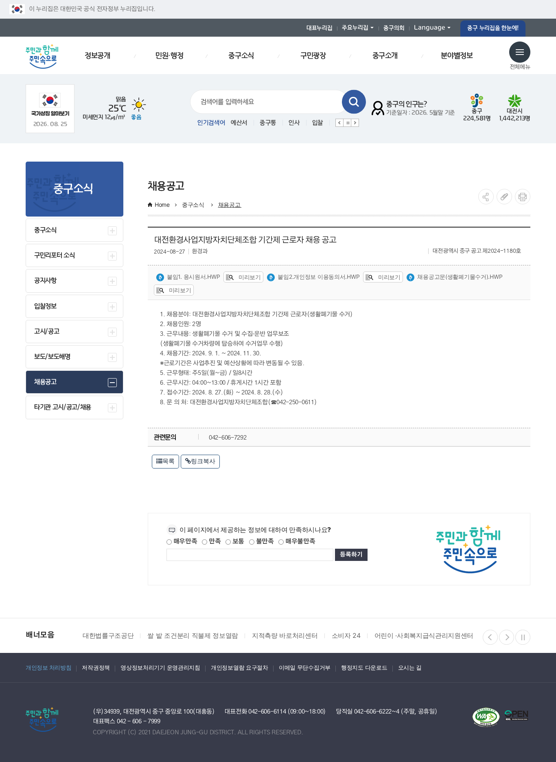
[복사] (504, 196)
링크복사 (203, 461)
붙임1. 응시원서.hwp (193, 276)
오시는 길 (410, 667)
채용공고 (230, 204)
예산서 (239, 123)
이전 (339, 123)
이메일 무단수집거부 (305, 667)
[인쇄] (522, 196)
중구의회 (393, 28)
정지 (347, 123)
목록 (168, 461)
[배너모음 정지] (522, 637)
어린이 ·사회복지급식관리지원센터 (424, 635)
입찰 (317, 123)
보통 (237, 542)
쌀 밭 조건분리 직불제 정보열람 (192, 635)
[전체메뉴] (519, 52)
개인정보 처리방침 (48, 667)
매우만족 (184, 542)
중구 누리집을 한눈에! (493, 28)
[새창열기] (50, 104)
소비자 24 (346, 635)
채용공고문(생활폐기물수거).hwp (459, 276)
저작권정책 (96, 667)
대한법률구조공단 (108, 635)
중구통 (268, 123)
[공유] (486, 196)
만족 (214, 542)
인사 (294, 123)
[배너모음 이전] (490, 637)
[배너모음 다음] (506, 637)
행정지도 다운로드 (364, 667)
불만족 (264, 542)
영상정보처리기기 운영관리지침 (160, 667)
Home (162, 204)
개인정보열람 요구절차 (239, 667)
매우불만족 (299, 542)
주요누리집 (355, 28)
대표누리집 (319, 28)
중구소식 (194, 204)
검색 (354, 102)
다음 (355, 123)
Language (429, 28)
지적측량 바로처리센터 (284, 635)
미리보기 (249, 277)
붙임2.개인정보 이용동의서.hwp (318, 276)
